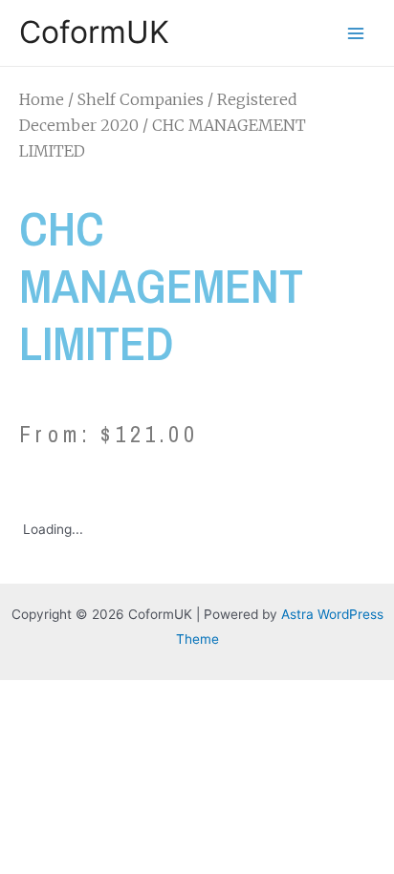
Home (41, 99)
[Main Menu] (356, 33)
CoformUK (94, 32)
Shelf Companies (140, 99)
